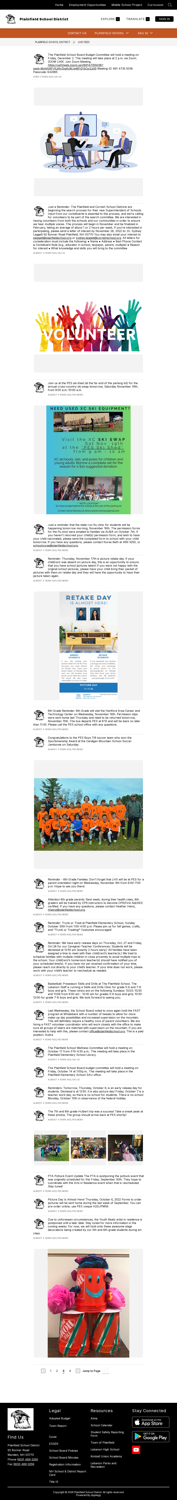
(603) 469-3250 (27, 1459)
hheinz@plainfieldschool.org (66, 909)
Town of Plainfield (102, 1442)
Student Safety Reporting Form (107, 1433)
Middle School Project (126, 5)
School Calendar (102, 1425)
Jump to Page (91, 1371)
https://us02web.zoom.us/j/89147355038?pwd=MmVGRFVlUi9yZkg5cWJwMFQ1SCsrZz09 (68, 66)
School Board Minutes (63, 1457)
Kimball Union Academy (106, 1456)
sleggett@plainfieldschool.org (52, 238)
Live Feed (84, 42)
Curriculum (155, 5)
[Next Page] (78, 1371)
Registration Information (65, 1464)
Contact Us (77, 33)
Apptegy (96, 1495)
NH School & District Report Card (67, 1473)
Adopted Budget (59, 1418)
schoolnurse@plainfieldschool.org (55, 545)
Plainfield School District (52, 42)
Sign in (164, 19)
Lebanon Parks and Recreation (103, 1465)
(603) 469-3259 (23, 1464)
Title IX (53, 1481)
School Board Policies (63, 1450)
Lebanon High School (105, 1449)
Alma (94, 1418)
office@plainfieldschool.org (107, 1031)
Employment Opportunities (87, 5)
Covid (52, 1437)
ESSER (53, 1443)
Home (59, 5)
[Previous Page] (43, 1371)
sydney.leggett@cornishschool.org (98, 238)
